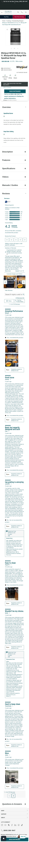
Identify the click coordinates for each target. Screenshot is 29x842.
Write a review (19, 61)
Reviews (6, 193)
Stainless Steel (4, 78)
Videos (5, 177)
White (10, 78)
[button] (1, 12)
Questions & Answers (12, 804)
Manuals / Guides (10, 185)
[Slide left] (11, 48)
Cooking (8, 20)
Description (7, 152)
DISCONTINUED (15, 91)
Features (6, 160)
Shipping (5, 100)
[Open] (3, 838)
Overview (6, 107)
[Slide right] (17, 48)
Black (15, 78)
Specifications (8, 168)
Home (3, 20)
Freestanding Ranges (17, 20)
